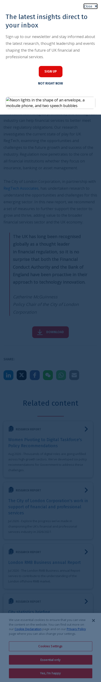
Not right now (50, 83)
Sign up (50, 71)
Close (88, 6)
